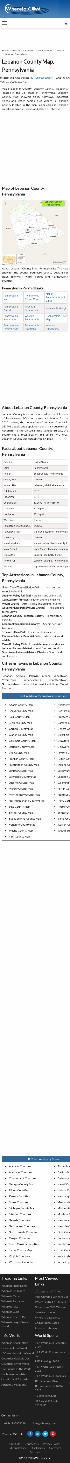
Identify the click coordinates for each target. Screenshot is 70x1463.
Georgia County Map (21, 1184)
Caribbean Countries (14, 1374)
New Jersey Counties (22, 1226)
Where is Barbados (12, 1301)
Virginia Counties (19, 1256)
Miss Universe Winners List (51, 1296)
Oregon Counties (19, 1238)
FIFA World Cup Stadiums (50, 1375)
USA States (29, 50)
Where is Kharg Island (14, 1342)
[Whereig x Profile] (45, 1434)
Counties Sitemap (46, 1328)
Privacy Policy (51, 1443)
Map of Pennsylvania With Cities (56, 297)
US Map (16, 50)
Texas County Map (20, 1250)
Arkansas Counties (20, 1172)
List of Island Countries (15, 1379)
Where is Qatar (10, 1296)
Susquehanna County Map (25, 818)
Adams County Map (21, 704)
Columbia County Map (22, 740)
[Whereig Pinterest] (53, 1434)
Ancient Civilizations (13, 1384)
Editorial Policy (17, 1447)
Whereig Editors (43, 77)
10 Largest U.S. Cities (48, 1291)
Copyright (55, 1447)
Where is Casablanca (47, 1317)
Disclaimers (38, 1447)
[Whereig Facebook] (30, 1434)
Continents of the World (16, 1368)
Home (5, 50)
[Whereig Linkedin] (38, 1434)
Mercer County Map (21, 788)
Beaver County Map (21, 710)
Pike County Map (19, 806)
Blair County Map (19, 716)
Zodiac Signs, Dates (47, 1322)
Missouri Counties (20, 1214)
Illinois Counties (19, 1190)
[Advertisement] (35, 148)
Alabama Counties (20, 1166)
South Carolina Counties (24, 1244)
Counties (60, 50)
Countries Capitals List (15, 1358)
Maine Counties (18, 1202)
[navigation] (4, 23)
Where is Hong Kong (14, 1285)
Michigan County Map (22, 1208)
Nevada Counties (19, 1220)
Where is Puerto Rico (14, 1317)
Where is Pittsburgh (56, 308)
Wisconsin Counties (21, 1262)
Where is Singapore (13, 1290)
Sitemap (35, 1452)
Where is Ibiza (9, 1306)
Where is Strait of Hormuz (50, 1301)
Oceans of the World (14, 1348)
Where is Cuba (10, 1311)
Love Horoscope (45, 1312)
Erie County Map (19, 752)
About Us (14, 1443)
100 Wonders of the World (17, 1353)
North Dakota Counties (23, 1232)
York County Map (19, 836)
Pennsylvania (45, 50)
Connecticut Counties (22, 1178)
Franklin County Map (21, 758)
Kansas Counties (19, 1196)
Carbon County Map (21, 728)
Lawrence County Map (22, 776)
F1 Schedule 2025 (46, 1395)
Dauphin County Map (22, 746)
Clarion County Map (21, 734)
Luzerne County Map (21, 782)
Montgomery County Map (24, 794)
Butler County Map (20, 722)
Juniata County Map (21, 770)
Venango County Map (22, 824)
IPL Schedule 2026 (46, 1381)
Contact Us (32, 1443)
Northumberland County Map (27, 800)
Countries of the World (15, 1363)
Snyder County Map (21, 812)
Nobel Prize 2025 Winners (50, 1307)
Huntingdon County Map (24, 764)
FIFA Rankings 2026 (47, 1361)
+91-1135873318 (15, 1423)
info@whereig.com (44, 1423)
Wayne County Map (21, 830)
